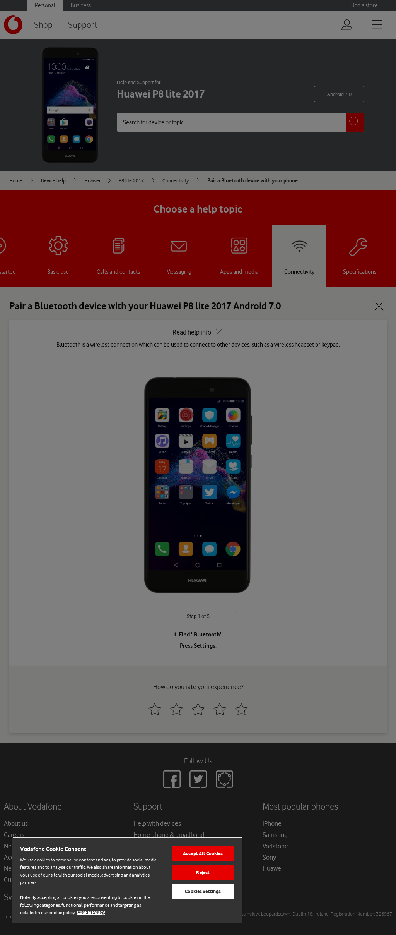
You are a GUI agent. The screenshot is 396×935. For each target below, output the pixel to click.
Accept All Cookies (203, 853)
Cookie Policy (91, 912)
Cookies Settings (203, 891)
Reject (203, 872)
